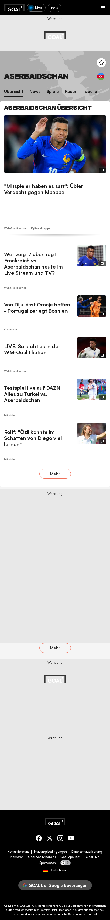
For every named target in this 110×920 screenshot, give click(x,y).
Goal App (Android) (42, 857)
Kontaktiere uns (18, 852)
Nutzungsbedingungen (50, 852)
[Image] (55, 144)
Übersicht (13, 91)
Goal (28, 905)
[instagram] (60, 839)
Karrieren (17, 857)
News (34, 91)
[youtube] (71, 839)
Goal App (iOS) (70, 857)
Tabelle (90, 91)
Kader (71, 91)
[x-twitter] (50, 839)
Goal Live (92, 857)
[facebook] (39, 839)
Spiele (53, 91)
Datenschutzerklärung (86, 852)
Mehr (55, 473)
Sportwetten (47, 863)
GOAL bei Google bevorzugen (58, 885)
